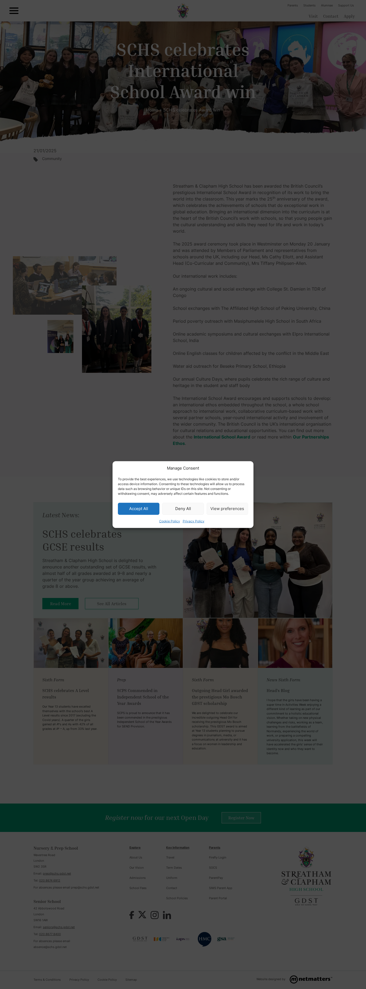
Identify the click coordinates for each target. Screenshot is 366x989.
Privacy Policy (193, 521)
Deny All (183, 508)
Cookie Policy (169, 521)
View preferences (227, 508)
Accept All (138, 508)
